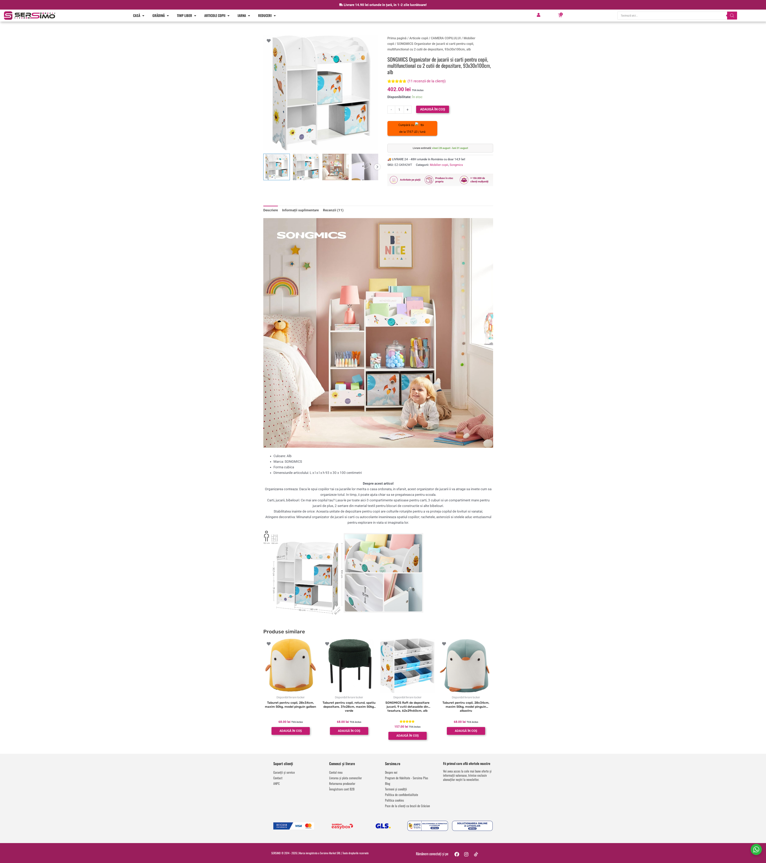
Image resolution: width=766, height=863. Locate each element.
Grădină (158, 15)
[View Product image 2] (306, 167)
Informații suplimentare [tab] (300, 210)
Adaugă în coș (432, 109)
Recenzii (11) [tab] (333, 210)
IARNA (242, 15)
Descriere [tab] (270, 210)
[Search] (732, 16)
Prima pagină (397, 38)
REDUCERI (265, 15)
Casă (136, 15)
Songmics (456, 165)
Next (377, 167)
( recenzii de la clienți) (427, 81)
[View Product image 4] (365, 167)
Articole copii (214, 15)
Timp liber (184, 15)
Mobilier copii (439, 165)
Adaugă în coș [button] (290, 731)
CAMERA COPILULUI (446, 38)
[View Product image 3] (335, 167)
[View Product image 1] (276, 167)
